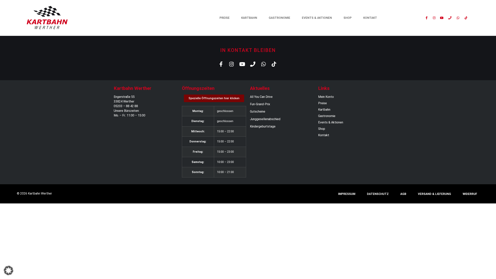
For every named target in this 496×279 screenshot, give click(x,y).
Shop (348, 18)
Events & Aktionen (317, 18)
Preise (225, 18)
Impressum (346, 194)
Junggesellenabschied (265, 119)
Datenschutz (378, 194)
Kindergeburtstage (263, 126)
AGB (403, 194)
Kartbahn (249, 18)
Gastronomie (279, 18)
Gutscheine (257, 111)
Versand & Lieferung (434, 194)
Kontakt (370, 18)
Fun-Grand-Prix (260, 104)
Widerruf (470, 194)
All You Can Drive (261, 97)
